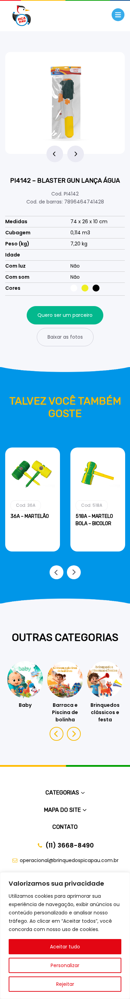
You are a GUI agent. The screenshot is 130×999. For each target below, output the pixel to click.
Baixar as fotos (65, 336)
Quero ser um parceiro (65, 315)
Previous (54, 154)
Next (75, 154)
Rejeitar (65, 984)
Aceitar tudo (65, 946)
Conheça (32, 550)
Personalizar (65, 965)
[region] (65, 935)
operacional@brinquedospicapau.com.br (69, 860)
